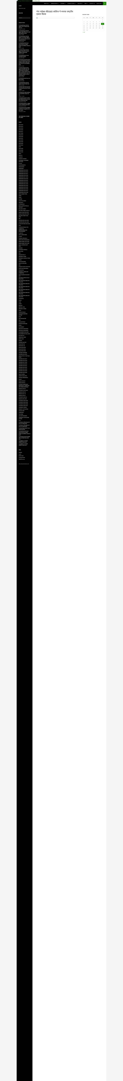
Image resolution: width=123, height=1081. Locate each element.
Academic (63, 3)
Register (20, 340)
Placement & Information (23, 328)
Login (20, 5)
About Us (46, 3)
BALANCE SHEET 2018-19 (24, 210)
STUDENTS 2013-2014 (23, 390)
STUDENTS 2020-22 (23, 397)
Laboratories (21, 298)
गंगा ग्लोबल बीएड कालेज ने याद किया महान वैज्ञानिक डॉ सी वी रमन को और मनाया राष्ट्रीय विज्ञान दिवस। (24, 99)
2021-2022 (21, 140)
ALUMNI (20, 199)
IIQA (19, 264)
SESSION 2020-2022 (23, 367)
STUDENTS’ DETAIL (71, 3)
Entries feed (21, 455)
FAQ (19, 253)
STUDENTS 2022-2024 (23, 400)
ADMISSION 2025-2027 (23, 190)
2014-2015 (21, 128)
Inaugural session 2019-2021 (24, 266)
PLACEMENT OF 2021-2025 (24, 333)
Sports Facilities (22, 374)
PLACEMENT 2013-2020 (24, 332)
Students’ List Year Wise (23, 409)
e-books (20, 236)
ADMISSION (21, 168)
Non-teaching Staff (22, 318)
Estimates (21, 247)
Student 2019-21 (22, 382)
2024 (20, 146)
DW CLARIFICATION (23, 234)
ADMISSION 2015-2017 (23, 173)
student (20, 379)
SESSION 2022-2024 (23, 370)
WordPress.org (22, 459)
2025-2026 (21, 151)
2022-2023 (21, 141)
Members (20, 305)
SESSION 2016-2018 (23, 360)
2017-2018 (21, 133)
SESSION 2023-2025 (23, 372)
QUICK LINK (99, 3)
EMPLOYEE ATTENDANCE (24, 239)
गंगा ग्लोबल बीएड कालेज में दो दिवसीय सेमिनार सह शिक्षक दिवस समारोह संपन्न (24, 438)
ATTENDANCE (22, 204)
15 (102, 23)
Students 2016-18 (22, 392)
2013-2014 (21, 126)
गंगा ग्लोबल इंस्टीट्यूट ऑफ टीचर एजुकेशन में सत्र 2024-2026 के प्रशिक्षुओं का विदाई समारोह (24, 51)
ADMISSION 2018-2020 (23, 178)
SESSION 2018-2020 (23, 364)
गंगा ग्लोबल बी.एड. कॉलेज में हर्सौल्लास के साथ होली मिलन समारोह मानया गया (24, 93)
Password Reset (22, 321)
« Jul (84, 32)
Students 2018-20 (22, 388)
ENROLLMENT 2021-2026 (24, 243)
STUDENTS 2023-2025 (23, 402)
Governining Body (22, 261)
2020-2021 (21, 138)
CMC (20, 225)
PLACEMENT (21, 327)
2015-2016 (21, 129)
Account (20, 163)
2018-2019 (21, 134)
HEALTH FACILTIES (22, 263)
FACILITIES (80, 3)
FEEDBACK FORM (22, 256)
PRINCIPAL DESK (22, 337)
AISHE (20, 195)
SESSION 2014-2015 (23, 354)
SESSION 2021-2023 (23, 369)
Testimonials (21, 412)
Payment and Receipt (23, 323)
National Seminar (22, 312)
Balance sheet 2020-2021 (24, 212)
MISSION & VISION (22, 308)
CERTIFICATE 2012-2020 (24, 220)
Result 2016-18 (22, 344)
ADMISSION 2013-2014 (23, 170)
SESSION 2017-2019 (23, 362)
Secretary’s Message (23, 352)
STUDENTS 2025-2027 (23, 405)
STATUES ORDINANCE (23, 377)
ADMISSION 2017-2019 (23, 177)
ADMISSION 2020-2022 (23, 182)
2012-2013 (21, 124)
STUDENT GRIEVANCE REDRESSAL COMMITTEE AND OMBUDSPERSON (24, 385)
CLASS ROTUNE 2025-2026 (24, 223)
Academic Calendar (22, 158)
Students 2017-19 (22, 393)
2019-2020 (21, 136)
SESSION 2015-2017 (23, 358)
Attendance (21, 202)
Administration (54, 3)
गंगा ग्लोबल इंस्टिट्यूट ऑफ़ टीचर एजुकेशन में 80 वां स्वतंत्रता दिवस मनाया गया (24, 26)
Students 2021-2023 (23, 398)
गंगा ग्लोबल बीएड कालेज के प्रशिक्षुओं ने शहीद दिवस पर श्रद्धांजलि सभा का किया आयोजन (24, 109)
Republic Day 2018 (22, 342)
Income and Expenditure (23, 268)
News (20, 316)
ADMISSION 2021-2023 (23, 183)
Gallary (20, 259)
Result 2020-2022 (22, 350)
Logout (20, 303)
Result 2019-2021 (22, 349)
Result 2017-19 (22, 345)
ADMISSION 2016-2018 (23, 175)
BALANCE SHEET (22, 208)
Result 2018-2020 (22, 347)
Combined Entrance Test (23, 227)
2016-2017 (21, 131)
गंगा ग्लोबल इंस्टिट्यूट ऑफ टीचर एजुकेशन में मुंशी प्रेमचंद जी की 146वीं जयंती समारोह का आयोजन (24, 32)
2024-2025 (21, 148)
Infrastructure (21, 270)
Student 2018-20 (22, 381)
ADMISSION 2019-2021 (23, 180)
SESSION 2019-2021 (23, 365)
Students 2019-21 (22, 395)
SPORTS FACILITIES (23, 375)
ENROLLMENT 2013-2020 (24, 241)
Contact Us (92, 3)
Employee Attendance (23, 238)
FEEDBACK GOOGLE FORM (24, 258)
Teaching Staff (21, 410)
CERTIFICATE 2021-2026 (24, 222)
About (20, 153)
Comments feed (22, 457)
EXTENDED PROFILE (23, 249)
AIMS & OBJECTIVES (23, 194)
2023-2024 (21, 143)
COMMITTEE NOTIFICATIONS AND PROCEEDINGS (23, 230)
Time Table (21, 414)
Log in (20, 454)
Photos (20, 325)
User (20, 420)
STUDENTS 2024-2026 (23, 403)
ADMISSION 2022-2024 (23, 185)
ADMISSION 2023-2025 (23, 187)
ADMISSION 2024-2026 (23, 188)
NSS (20, 320)
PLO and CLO (21, 335)
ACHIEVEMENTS (22, 165)
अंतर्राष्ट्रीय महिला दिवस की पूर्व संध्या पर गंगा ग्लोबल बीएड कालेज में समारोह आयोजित (24, 88)
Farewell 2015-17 (22, 254)
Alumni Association (22, 200)
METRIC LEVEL (22, 307)
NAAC (86, 3)
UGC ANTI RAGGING (23, 415)
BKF (19, 218)
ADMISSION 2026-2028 (23, 192)
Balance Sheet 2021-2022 (24, 213)
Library (20, 300)
